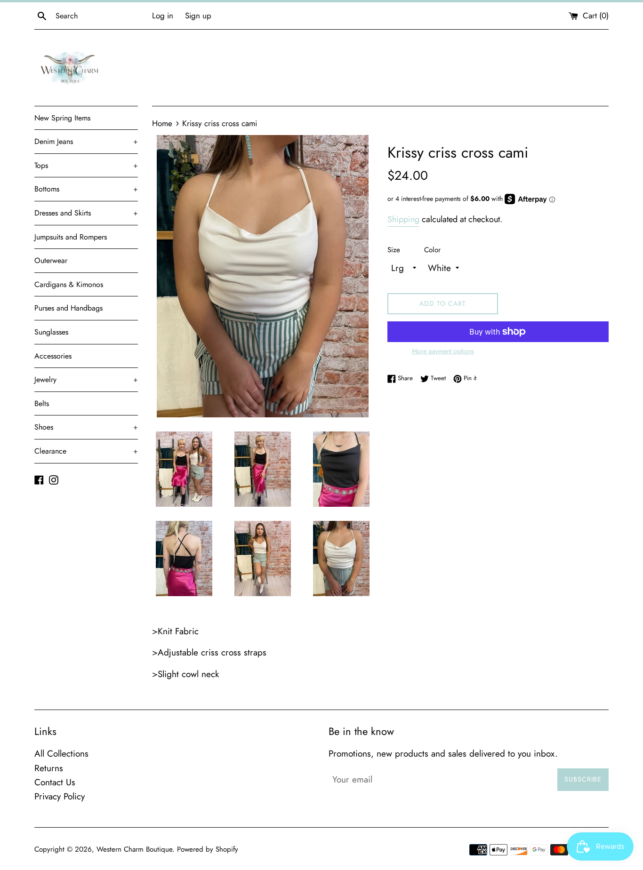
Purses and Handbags (68, 308)
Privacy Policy (59, 796)
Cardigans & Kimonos (68, 284)
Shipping (403, 219)
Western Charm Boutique (134, 849)
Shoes (86, 427)
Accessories (53, 356)
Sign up (198, 15)
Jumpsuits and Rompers (70, 236)
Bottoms (86, 189)
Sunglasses (51, 332)
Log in (162, 15)
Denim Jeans (86, 141)
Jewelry (86, 379)
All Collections (61, 753)
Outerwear (50, 260)
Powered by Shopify (207, 849)
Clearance (86, 451)
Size (393, 250)
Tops (86, 165)
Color (432, 250)
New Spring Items (62, 117)
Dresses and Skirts (86, 213)
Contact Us (54, 782)
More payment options (443, 351)
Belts (41, 403)
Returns (48, 768)
